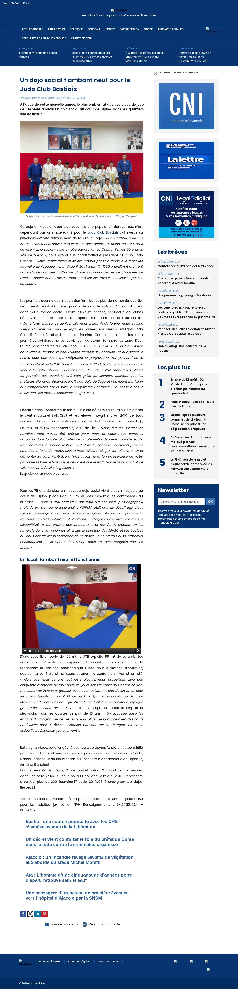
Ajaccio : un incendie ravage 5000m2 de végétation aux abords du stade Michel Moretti (80, 860)
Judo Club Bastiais (102, 232)
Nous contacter (108, 961)
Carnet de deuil (82, 38)
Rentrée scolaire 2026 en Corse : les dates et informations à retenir (195, 56)
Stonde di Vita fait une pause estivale (38, 55)
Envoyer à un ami (64, 924)
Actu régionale (32, 29)
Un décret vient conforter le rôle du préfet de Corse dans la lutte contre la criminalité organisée (80, 842)
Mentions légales (79, 961)
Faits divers (56, 29)
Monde (148, 29)
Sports (111, 29)
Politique (76, 29)
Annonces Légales (171, 29)
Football (94, 29)
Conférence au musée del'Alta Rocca (186, 266)
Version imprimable (104, 924)
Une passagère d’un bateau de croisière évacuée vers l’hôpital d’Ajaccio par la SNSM (77, 895)
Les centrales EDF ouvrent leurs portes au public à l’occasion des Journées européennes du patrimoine (186, 312)
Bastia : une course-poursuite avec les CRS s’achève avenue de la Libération (92, 56)
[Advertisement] (67, 997)
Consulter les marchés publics (44, 38)
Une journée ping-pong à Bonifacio (184, 295)
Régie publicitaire (49, 961)
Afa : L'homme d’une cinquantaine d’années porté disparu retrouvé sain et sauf (79, 877)
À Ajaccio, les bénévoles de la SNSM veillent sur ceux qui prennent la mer (145, 56)
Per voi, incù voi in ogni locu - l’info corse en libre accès (119, 15)
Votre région (129, 29)
